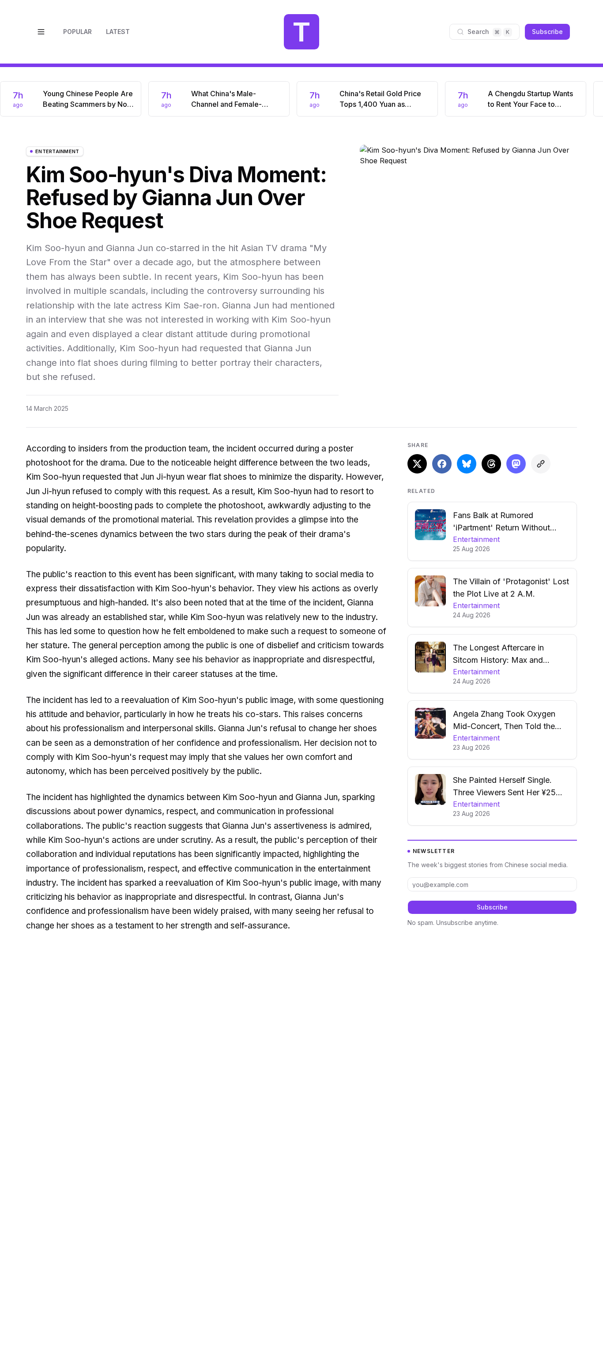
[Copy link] (540, 464)
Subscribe (547, 31)
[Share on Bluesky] (466, 464)
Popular (77, 31)
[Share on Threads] (491, 464)
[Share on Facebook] (442, 464)
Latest (118, 31)
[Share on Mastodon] (516, 464)
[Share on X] (417, 464)
